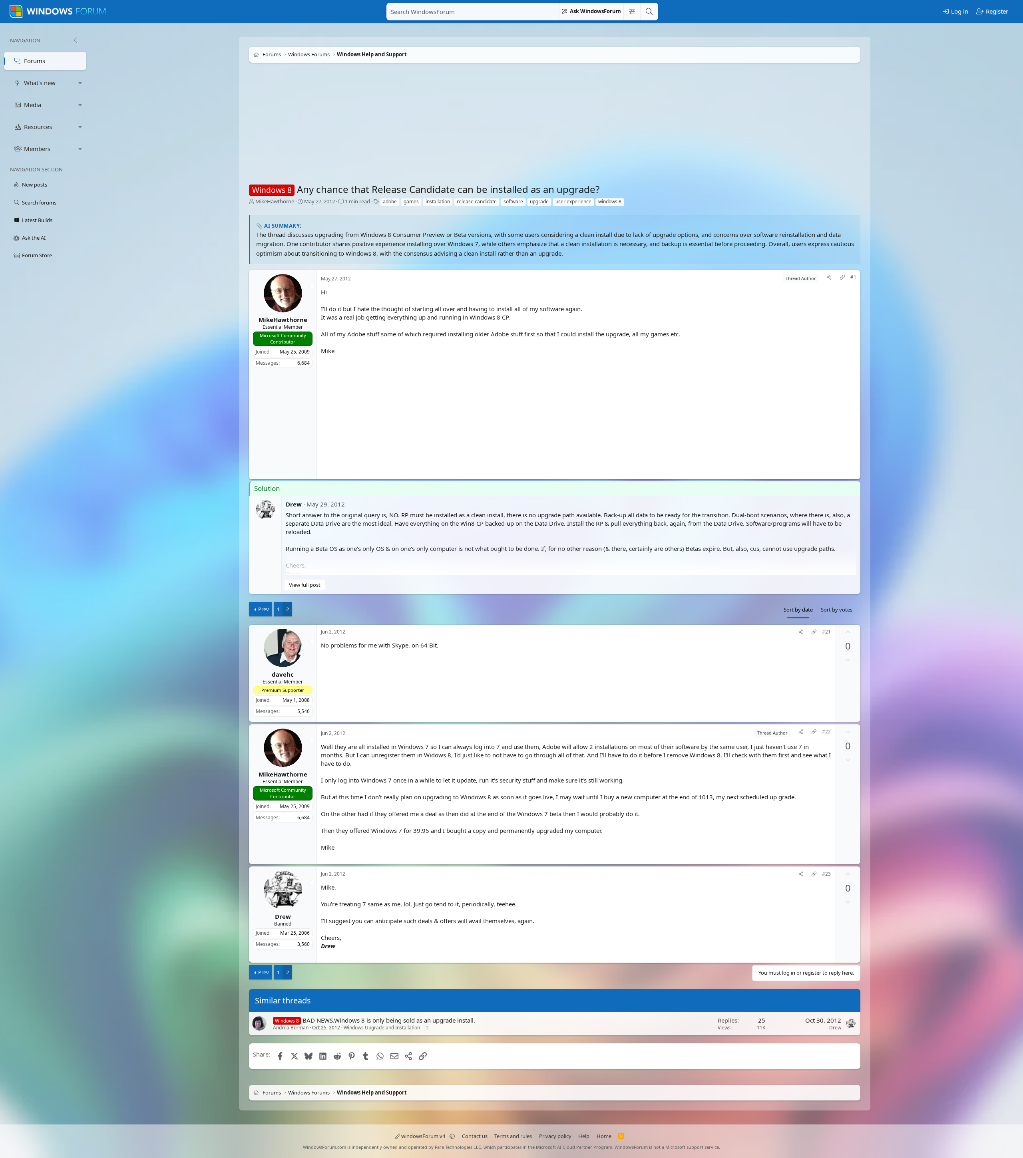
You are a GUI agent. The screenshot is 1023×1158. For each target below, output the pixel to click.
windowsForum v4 (423, 1136)
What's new (40, 83)
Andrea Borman (290, 1027)
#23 (826, 874)
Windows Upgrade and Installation (382, 1027)
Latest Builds (37, 220)
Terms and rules (513, 1136)
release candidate (477, 201)
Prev (263, 609)
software (513, 201)
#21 (826, 632)
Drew (294, 504)
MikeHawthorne (274, 201)
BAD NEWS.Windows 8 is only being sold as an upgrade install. (389, 1020)
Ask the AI (34, 237)
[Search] (649, 11)
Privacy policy (555, 1136)
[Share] (829, 278)
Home (604, 1136)
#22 (826, 732)
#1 (853, 277)
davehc (283, 674)
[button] (80, 83)
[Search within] (631, 11)
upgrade (539, 201)
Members (37, 149)
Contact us (475, 1136)
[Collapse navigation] (75, 40)
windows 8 (609, 201)
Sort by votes (836, 609)
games (411, 201)
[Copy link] (842, 278)
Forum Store (37, 255)
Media (32, 105)
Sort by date (798, 609)
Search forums (39, 202)
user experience (573, 201)
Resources (38, 127)
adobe (390, 201)
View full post (304, 584)
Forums (34, 61)
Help (583, 1136)
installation (438, 201)
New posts (34, 184)
